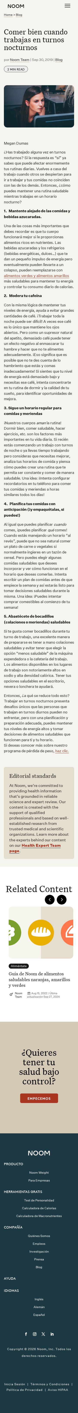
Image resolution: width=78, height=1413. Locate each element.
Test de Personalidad (39, 1200)
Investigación (39, 1251)
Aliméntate (19, 966)
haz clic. (62, 751)
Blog (19, 15)
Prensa (39, 1259)
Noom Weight (39, 1173)
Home (8, 15)
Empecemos (39, 1098)
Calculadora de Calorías (39, 1208)
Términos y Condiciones (49, 1384)
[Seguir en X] (43, 1334)
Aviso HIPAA (58, 1390)
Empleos (39, 1244)
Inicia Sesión (14, 1384)
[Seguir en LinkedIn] (52, 1334)
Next (62, 899)
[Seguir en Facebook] (26, 1334)
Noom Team (19, 60)
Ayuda (10, 1278)
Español (39, 1315)
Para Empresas (39, 1180)
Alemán (39, 1307)
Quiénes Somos (39, 1236)
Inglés (39, 1299)
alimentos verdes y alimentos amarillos (36, 275)
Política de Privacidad (24, 1390)
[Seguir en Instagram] (34, 1334)
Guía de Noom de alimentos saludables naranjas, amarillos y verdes (39, 979)
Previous (50, 899)
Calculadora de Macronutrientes (39, 1216)
